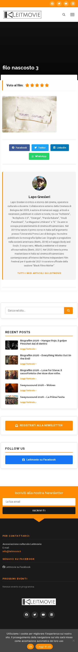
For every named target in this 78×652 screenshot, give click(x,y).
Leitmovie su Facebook (17, 566)
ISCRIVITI (39, 510)
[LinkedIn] (72, 3)
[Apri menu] (72, 14)
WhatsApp (40, 156)
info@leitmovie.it (12, 551)
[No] (73, 640)
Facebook (21, 147)
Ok (30, 646)
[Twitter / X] (59, 3)
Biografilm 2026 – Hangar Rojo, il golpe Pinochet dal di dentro (43, 342)
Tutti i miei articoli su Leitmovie (39, 273)
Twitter (42, 147)
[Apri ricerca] (63, 14)
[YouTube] (66, 3)
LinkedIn (61, 147)
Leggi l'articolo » (28, 349)
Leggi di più (44, 646)
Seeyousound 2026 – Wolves (37, 385)
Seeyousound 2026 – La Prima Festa (42, 396)
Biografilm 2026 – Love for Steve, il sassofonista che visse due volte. (41, 372)
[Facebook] (52, 3)
